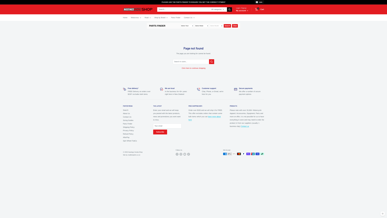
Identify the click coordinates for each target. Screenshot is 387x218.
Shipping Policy (129, 127)
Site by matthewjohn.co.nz (131, 155)
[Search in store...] (211, 61)
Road (147, 18)
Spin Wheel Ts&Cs (130, 141)
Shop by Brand (159, 18)
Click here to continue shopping (193, 68)
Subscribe (160, 132)
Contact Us (188, 18)
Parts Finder (175, 18)
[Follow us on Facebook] (177, 154)
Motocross (135, 18)
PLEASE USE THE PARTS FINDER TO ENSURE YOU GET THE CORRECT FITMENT (193, 2)
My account (241, 11)
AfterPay (126, 137)
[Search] (229, 9)
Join (260, 2)
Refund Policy (128, 134)
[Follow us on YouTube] (184, 154)
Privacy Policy (128, 131)
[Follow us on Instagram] (180, 154)
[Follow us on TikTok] (188, 154)
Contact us (245, 126)
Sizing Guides (128, 120)
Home (125, 18)
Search (125, 110)
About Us (126, 113)
